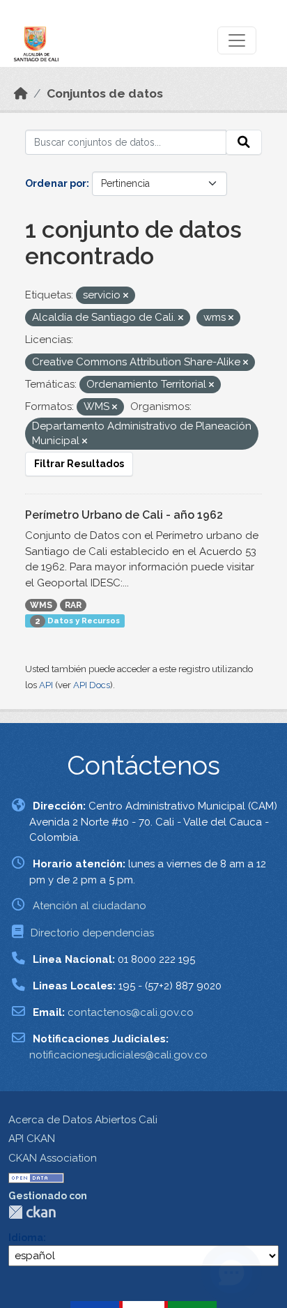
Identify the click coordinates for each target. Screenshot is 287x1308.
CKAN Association (52, 1158)
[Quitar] (125, 296)
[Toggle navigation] (236, 40)
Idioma (25, 1237)
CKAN (32, 1212)
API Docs (91, 685)
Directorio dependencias (92, 933)
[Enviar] (244, 142)
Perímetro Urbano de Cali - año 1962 (124, 515)
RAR (73, 605)
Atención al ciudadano (89, 905)
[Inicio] (21, 93)
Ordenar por (55, 183)
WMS (41, 605)
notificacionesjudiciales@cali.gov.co (118, 1055)
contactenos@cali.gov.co (131, 1012)
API (46, 685)
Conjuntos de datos (105, 93)
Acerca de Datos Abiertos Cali (82, 1119)
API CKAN (31, 1138)
